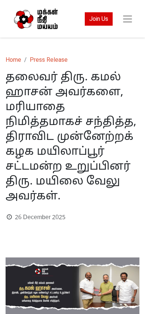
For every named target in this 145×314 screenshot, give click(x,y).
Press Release (49, 59)
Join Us (98, 18)
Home (13, 59)
